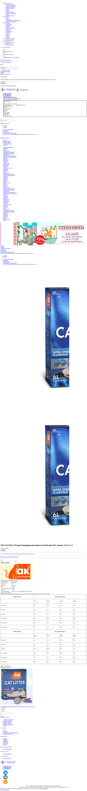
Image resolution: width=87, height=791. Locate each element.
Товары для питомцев (11, 5)
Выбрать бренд (6, 142)
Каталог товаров (7, 141)
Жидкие (5, 158)
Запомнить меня (6, 70)
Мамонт (8, 30)
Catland (7, 36)
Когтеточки (6, 165)
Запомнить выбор (7, 116)
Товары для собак (10, 8)
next (84, 234)
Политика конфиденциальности (13, 20)
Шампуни (5, 169)
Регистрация (8, 60)
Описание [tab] (11, 580)
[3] (4, 665)
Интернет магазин (10, 4)
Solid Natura (8, 29)
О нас (7, 18)
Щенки (7, 10)
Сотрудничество (10, 44)
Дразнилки (5, 160)
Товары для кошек (10, 7)
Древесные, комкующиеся (9, 155)
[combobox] (21, 105)
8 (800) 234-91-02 (7, 93)
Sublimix (5, 739)
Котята (7, 9)
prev (3, 234)
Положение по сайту (11, 21)
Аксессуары (6, 164)
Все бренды (8, 24)
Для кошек (5, 148)
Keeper (7, 35)
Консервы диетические (8, 152)
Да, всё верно (7, 99)
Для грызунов (6, 182)
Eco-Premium (9, 31)
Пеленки (5, 177)
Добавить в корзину (5, 562)
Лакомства (5, 176)
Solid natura (5, 741)
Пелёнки (5, 166)
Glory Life (8, 32)
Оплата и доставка (7, 143)
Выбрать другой (14, 99)
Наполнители (6, 154)
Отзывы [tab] (16, 580)
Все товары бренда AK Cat (12, 556)
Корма (4, 149)
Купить (2, 716)
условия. (40, 788)
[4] (6, 665)
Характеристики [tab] (4, 580)
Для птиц (5, 180)
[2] (3, 665)
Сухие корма (6, 150)
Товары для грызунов (11, 13)
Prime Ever (8, 25)
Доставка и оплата (10, 15)
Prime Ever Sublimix (10, 27)
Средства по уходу (7, 168)
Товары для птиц (10, 12)
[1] (1, 665)
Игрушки (5, 159)
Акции (7, 14)
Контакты (8, 19)
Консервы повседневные (9, 153)
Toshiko (7, 26)
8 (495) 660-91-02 (7, 94)
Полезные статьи (10, 42)
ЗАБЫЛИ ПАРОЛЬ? (5, 71)
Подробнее (3, 556)
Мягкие (5, 161)
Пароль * (3, 68)
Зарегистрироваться (5, 74)
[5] (7, 665)
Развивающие (6, 163)
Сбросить (3, 83)
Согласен (45, 788)
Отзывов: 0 (3, 549)
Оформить (3, 123)
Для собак (5, 170)
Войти (2, 72)
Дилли (7, 33)
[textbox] (21, 105)
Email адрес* (4, 67)
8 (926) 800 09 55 (7, 96)
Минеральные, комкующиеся (10, 157)
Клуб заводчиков (10, 40)
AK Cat (7, 37)
